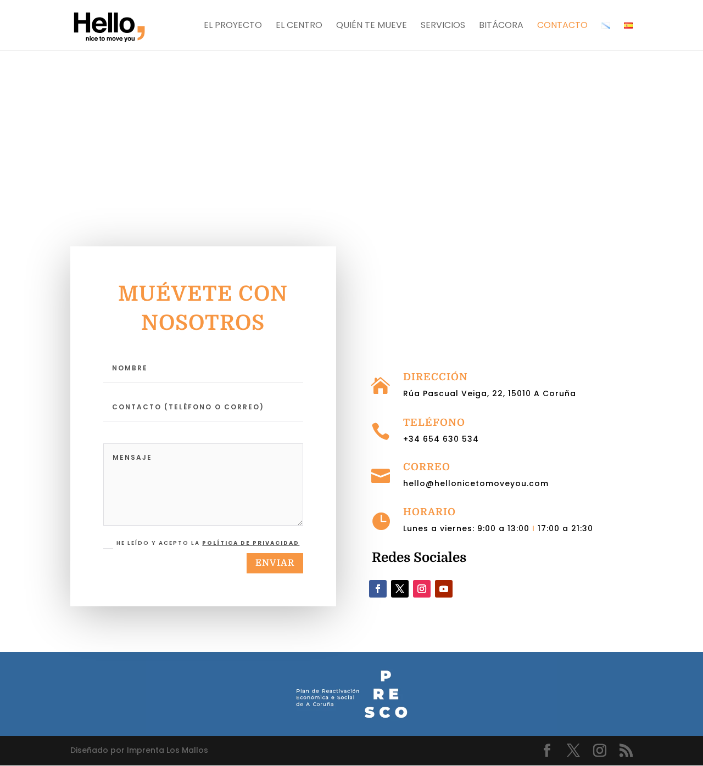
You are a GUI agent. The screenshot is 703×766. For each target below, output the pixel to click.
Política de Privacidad (250, 543)
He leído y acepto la (207, 543)
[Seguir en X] (400, 589)
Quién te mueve (371, 26)
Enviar (274, 563)
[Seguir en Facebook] (378, 589)
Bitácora (501, 26)
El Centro (299, 26)
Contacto (562, 26)
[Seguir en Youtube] (444, 589)
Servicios (443, 26)
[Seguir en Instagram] (422, 589)
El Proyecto (233, 26)
